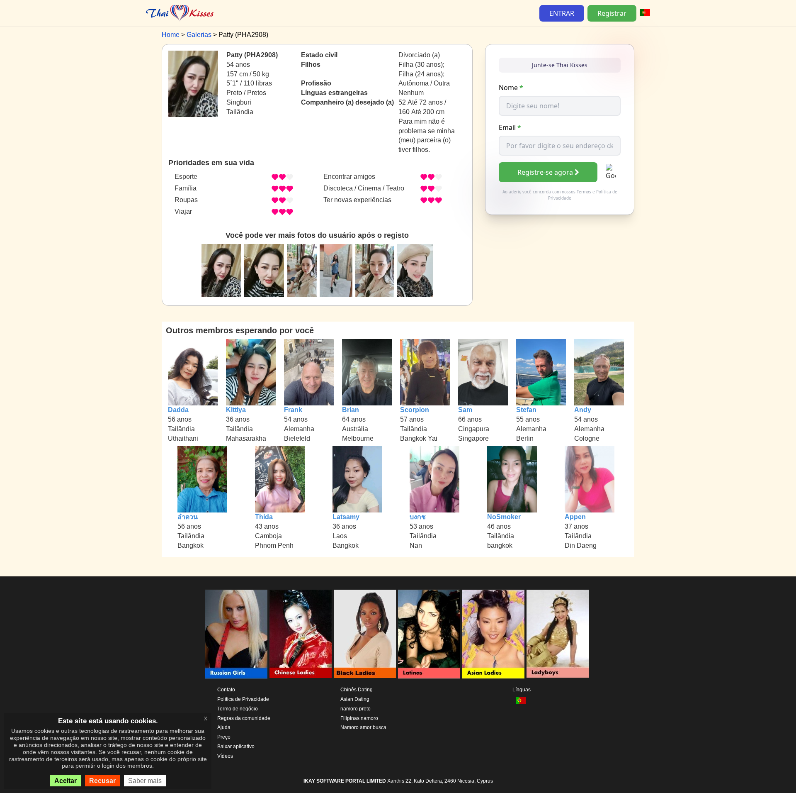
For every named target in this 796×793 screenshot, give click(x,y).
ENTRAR (561, 13)
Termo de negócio (237, 709)
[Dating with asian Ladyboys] (558, 634)
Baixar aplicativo (236, 746)
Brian (350, 409)
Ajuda (224, 727)
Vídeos (225, 756)
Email (510, 127)
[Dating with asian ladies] (493, 634)
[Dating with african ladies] (365, 634)
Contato (226, 690)
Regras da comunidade (243, 718)
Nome (511, 87)
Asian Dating (354, 699)
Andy (582, 409)
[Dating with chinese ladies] (300, 634)
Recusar (102, 780)
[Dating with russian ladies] (236, 634)
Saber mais (145, 780)
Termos (584, 192)
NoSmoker (504, 516)
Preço (224, 737)
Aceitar (65, 780)
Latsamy (345, 516)
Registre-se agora (545, 172)
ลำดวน (187, 516)
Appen (575, 516)
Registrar (611, 13)
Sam (465, 409)
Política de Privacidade (243, 699)
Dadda (178, 409)
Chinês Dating (356, 690)
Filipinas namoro (359, 718)
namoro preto (355, 709)
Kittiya (236, 409)
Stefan (526, 409)
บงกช (418, 516)
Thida (264, 516)
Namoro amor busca (363, 727)
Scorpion (414, 409)
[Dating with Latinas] (429, 634)
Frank (293, 409)
